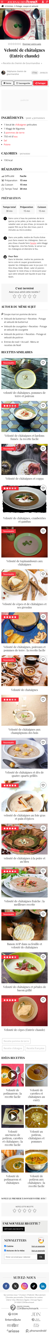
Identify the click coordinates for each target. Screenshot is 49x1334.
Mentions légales (23, 1300)
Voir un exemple (38, 1246)
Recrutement (40, 1295)
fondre (33, 243)
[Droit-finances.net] (36, 1320)
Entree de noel (11, 341)
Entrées (9, 6)
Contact (23, 1295)
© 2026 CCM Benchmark (24, 1302)
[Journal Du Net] (36, 1314)
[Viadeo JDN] (36, 1325)
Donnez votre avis (32, 44)
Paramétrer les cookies (34, 1297)
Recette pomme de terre (16, 1041)
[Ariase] (12, 1330)
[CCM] (12, 1314)
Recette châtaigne (13, 1048)
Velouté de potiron (13, 334)
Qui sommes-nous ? (11, 1295)
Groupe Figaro (36, 1300)
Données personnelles (15, 1297)
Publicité (31, 1295)
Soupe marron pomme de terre (20, 314)
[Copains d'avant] (12, 1325)
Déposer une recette (13, 1229)
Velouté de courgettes (15, 326)
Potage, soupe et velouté (27, 6)
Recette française (35, 1048)
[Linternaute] (12, 1320)
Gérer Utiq (11, 1300)
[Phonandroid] (36, 1331)
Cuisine (9, 1246)
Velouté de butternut (15, 318)
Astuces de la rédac (15, 1250)
